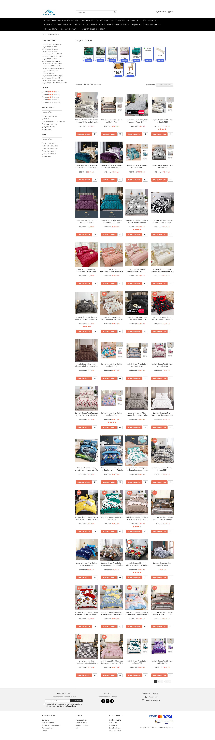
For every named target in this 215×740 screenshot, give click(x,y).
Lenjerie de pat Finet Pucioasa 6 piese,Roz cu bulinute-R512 (111, 662)
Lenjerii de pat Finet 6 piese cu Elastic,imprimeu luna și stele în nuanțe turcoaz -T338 (137, 469)
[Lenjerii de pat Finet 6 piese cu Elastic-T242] (111, 104)
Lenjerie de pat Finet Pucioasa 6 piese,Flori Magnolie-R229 (86, 414)
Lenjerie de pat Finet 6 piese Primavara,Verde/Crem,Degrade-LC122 (86, 166)
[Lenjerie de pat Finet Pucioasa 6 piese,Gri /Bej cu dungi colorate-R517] (162, 597)
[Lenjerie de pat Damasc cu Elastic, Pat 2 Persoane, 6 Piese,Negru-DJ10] (136, 302)
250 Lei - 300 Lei (49, 154)
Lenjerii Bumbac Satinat (50, 71)
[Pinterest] (108, 701)
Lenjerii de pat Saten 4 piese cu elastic (54, 83)
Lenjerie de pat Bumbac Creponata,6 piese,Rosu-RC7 (86, 270)
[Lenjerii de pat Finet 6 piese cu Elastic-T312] (111, 398)
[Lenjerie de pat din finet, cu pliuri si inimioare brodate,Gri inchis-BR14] (86, 303)
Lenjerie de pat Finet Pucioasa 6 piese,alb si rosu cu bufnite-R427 (86, 613)
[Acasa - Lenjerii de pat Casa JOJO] (53, 12)
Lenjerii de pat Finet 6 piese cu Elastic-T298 (111, 365)
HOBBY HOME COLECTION (53, 122)
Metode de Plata (81, 720)
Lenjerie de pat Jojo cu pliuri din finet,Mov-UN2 (86, 221)
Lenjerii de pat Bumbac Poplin (52, 63)
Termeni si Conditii (48, 723)
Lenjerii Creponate (48, 73)
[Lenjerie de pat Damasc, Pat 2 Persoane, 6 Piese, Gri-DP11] (136, 105)
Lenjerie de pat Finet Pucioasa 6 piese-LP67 (111, 518)
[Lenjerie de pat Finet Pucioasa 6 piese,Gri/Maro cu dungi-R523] (162, 502)
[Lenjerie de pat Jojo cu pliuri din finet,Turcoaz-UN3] (111, 202)
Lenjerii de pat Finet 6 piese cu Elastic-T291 (137, 166)
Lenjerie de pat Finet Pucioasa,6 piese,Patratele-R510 (86, 662)
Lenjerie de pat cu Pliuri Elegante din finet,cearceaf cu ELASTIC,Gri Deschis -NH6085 (137, 414)
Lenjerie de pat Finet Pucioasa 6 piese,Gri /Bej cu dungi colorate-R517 (162, 613)
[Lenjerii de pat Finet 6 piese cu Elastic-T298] (111, 350)
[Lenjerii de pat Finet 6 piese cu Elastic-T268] (136, 350)
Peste (46, 92)
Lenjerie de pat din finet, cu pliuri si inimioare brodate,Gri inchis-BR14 (86, 318)
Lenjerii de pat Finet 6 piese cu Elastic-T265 (162, 121)
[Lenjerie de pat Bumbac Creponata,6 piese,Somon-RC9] (111, 255)
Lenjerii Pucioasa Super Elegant (52, 56)
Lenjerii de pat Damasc (49, 47)
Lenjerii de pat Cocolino (50, 59)
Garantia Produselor (82, 725)
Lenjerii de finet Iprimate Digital (52, 76)
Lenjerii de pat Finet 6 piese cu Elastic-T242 (111, 121)
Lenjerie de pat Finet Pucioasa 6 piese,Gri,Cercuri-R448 (137, 221)
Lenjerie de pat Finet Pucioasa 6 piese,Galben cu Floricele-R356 (111, 613)
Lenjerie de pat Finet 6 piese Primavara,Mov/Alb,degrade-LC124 (112, 166)
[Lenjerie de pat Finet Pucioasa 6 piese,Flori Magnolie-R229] (86, 398)
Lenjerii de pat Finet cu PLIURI (52, 54)
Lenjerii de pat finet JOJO (50, 49)
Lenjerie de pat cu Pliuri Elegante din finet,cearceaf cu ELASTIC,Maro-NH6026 (86, 365)
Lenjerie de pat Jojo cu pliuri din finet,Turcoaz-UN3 (111, 221)
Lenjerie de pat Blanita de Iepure (52, 68)
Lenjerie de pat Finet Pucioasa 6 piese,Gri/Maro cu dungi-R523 (162, 518)
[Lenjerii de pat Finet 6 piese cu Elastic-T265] (162, 104)
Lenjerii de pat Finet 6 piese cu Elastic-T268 (137, 365)
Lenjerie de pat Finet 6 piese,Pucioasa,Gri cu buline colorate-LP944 (137, 564)
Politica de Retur (81, 723)
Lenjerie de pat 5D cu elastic (51, 66)
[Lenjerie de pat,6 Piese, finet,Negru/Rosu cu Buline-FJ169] (162, 303)
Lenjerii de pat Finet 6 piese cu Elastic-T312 (111, 414)
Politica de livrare (47, 728)
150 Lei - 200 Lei (49, 148)
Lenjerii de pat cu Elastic (50, 51)
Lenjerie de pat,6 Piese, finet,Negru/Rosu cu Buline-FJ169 (162, 318)
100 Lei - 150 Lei (49, 146)
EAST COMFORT (49, 116)
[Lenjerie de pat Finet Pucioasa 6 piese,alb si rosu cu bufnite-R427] (86, 597)
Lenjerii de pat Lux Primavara (51, 61)
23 (166, 681)
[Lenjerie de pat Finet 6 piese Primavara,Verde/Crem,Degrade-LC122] (86, 152)
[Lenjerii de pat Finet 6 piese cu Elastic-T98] (162, 152)
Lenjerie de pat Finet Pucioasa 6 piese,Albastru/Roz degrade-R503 (137, 613)
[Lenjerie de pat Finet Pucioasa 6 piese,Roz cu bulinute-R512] (111, 646)
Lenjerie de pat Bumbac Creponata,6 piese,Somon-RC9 (111, 270)
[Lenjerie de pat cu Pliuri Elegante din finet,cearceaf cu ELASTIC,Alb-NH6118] (162, 398)
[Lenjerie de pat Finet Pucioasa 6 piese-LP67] (111, 502)
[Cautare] (115, 12)
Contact (44, 731)
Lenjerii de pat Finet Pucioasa (51, 44)
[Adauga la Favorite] (94, 134)
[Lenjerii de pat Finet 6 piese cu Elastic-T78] (136, 646)
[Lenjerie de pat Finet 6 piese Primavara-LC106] (86, 550)
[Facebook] (103, 701)
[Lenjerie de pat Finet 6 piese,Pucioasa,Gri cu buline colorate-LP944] (136, 549)
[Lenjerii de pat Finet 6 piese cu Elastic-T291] (136, 152)
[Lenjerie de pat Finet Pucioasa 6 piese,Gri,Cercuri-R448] (136, 202)
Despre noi (45, 720)
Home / (45, 34)
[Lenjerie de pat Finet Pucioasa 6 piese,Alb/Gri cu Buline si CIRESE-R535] (86, 105)
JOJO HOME (48, 127)
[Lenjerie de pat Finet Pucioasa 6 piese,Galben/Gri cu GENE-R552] (86, 502)
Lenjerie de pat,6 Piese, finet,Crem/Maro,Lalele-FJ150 (112, 318)
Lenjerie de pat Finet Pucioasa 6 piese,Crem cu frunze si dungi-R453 (137, 518)
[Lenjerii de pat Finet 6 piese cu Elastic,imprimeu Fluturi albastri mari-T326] (111, 450)
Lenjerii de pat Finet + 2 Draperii (52, 80)
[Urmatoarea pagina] (169, 681)
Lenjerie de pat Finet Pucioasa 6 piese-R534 (162, 469)
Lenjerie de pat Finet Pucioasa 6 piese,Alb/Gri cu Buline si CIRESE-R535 (86, 121)
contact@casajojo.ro (152, 700)
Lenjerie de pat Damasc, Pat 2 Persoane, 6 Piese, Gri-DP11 (137, 121)
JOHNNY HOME (49, 124)
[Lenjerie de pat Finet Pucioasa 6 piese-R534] (162, 450)
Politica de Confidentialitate (66, 706)
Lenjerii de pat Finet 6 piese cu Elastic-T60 (162, 662)
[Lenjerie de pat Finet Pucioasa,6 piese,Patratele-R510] (86, 646)
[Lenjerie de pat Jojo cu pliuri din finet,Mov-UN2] (86, 202)
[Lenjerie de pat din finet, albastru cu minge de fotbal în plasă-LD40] (86, 450)
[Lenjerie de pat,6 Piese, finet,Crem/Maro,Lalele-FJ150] (111, 303)
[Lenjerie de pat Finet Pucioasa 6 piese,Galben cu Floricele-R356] (111, 597)
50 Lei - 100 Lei (49, 143)
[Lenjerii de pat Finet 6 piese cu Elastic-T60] (162, 646)
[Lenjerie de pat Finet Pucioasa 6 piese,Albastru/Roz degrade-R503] (136, 597)
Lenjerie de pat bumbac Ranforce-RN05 (162, 564)
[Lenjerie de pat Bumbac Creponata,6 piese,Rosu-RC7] (86, 254)
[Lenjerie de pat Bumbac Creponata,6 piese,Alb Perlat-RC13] (162, 254)
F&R (45, 119)
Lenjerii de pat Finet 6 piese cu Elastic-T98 (162, 166)
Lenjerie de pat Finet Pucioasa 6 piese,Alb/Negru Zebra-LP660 (162, 221)
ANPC (77, 728)
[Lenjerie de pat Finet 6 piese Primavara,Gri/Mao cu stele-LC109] (111, 550)
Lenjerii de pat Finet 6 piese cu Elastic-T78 (137, 662)
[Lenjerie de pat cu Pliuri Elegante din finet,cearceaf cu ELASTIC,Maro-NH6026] (86, 350)
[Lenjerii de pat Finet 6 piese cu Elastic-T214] (162, 350)
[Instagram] (112, 701)
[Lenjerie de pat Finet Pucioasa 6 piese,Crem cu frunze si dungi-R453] (136, 502)
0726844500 (152, 697)
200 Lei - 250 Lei (49, 151)
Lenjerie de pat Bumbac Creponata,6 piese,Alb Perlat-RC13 (162, 270)
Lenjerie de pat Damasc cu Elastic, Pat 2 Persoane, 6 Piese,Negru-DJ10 (137, 318)
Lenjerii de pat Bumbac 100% (51, 78)
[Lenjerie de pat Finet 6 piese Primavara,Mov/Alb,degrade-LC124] (111, 152)
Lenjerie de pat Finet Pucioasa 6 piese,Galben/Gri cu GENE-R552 (86, 518)
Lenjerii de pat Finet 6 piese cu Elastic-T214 (162, 365)
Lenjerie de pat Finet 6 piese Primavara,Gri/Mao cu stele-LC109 (111, 564)
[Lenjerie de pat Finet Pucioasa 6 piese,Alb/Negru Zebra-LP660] (162, 202)
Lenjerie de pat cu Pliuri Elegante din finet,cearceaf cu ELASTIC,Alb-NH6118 (162, 414)
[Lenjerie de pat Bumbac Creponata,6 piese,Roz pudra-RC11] (136, 254)
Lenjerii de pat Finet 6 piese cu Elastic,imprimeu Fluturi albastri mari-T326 (111, 469)
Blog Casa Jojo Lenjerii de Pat (93, 29)
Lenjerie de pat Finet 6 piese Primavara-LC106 (86, 564)
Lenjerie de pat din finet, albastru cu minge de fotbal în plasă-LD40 (86, 469)
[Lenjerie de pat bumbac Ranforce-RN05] (162, 550)
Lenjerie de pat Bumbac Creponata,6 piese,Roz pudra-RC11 (137, 270)
